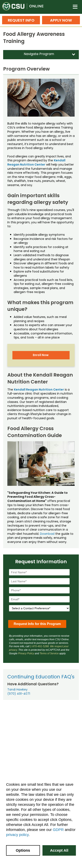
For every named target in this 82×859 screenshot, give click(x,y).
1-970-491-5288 (39, 646)
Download (47, 534)
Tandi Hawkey (17, 689)
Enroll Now (41, 355)
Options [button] (23, 850)
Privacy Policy (26, 653)
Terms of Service (49, 653)
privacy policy (17, 835)
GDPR (58, 830)
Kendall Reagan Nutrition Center (36, 162)
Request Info (21, 20)
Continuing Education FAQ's (40, 676)
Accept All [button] (59, 850)
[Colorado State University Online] (25, 7)
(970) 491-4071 (18, 694)
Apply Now (61, 20)
